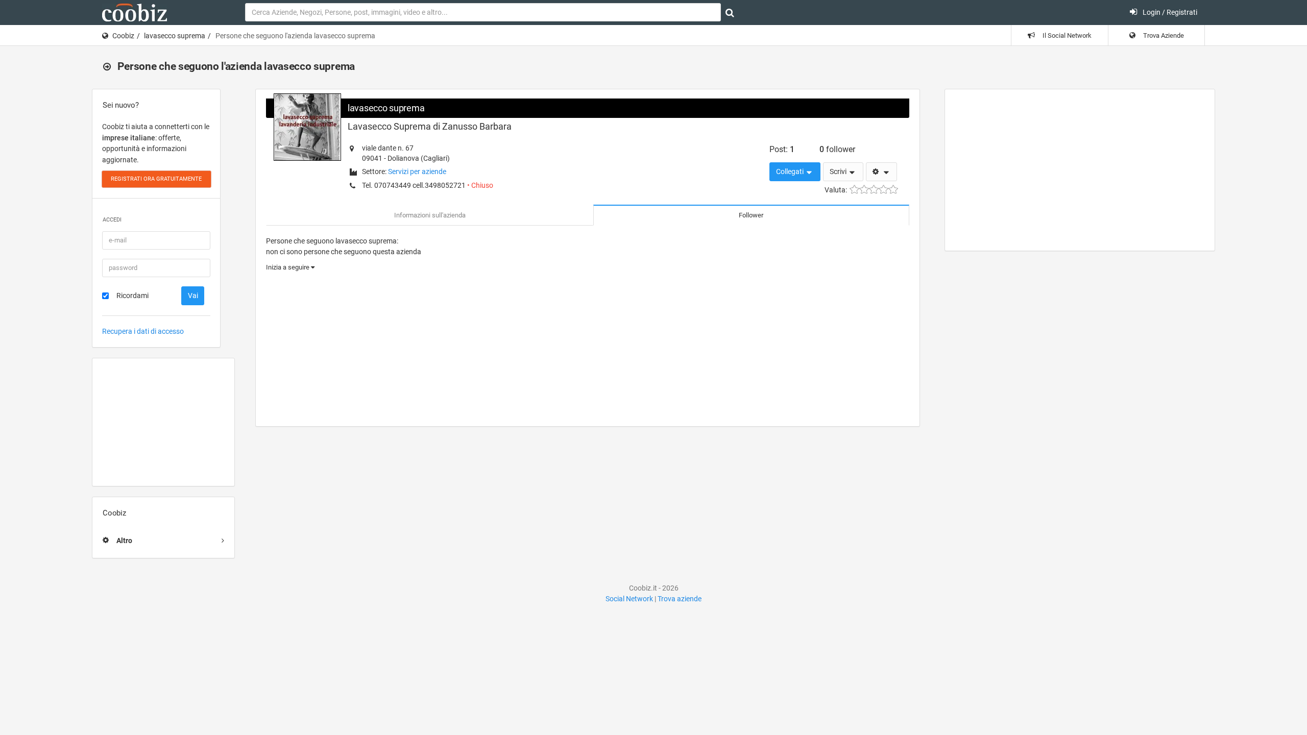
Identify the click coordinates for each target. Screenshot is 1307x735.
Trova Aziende (1163, 35)
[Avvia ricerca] (730, 12)
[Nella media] (874, 189)
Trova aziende (679, 599)
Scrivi (839, 171)
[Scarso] (864, 189)
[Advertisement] (163, 422)
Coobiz (123, 36)
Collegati (790, 171)
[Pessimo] (854, 189)
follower (837, 149)
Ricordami (132, 295)
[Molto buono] (883, 189)
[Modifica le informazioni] (881, 172)
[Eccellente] (893, 189)
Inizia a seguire (288, 267)
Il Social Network (1066, 35)
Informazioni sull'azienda (430, 215)
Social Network (629, 599)
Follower (751, 215)
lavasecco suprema (174, 36)
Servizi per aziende (417, 171)
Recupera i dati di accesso (143, 331)
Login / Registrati (1169, 12)
